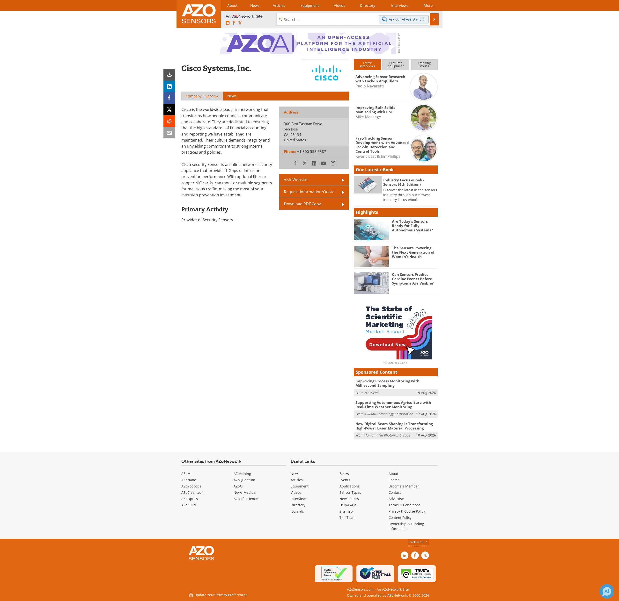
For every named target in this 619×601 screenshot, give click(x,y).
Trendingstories (424, 64)
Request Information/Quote (309, 191)
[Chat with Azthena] (607, 591)
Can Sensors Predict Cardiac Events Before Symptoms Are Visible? (413, 279)
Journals (297, 511)
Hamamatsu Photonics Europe (387, 435)
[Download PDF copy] (169, 74)
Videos (296, 492)
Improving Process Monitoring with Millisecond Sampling (387, 383)
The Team (347, 517)
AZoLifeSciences (246, 498)
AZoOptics (189, 498)
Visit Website (295, 179)
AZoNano (188, 480)
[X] (169, 109)
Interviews (299, 498)
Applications (349, 486)
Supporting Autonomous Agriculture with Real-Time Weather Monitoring (393, 404)
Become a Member (404, 486)
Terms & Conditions (404, 505)
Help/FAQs (347, 505)
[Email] (169, 132)
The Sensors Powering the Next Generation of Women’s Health (413, 252)
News (295, 473)
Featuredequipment (396, 64)
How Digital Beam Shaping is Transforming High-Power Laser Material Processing (394, 425)
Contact (395, 492)
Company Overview (202, 95)
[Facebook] (169, 98)
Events (344, 480)
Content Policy (400, 517)
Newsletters (349, 498)
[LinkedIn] (169, 86)
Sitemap (346, 511)
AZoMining (242, 473)
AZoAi (238, 486)
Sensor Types (350, 492)
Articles (297, 480)
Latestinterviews (367, 64)
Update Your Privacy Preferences (220, 595)
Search (394, 480)
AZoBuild (188, 505)
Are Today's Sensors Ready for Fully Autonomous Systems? (412, 225)
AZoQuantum (244, 480)
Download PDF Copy (302, 204)
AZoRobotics (191, 486)
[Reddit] (169, 121)
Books (344, 473)
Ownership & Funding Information (406, 526)
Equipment (300, 486)
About (393, 473)
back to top (417, 542)
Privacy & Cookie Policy (407, 511)
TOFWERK (371, 392)
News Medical (245, 492)
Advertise (396, 498)
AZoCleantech (192, 492)
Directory (298, 505)
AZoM (186, 473)
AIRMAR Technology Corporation (388, 414)
